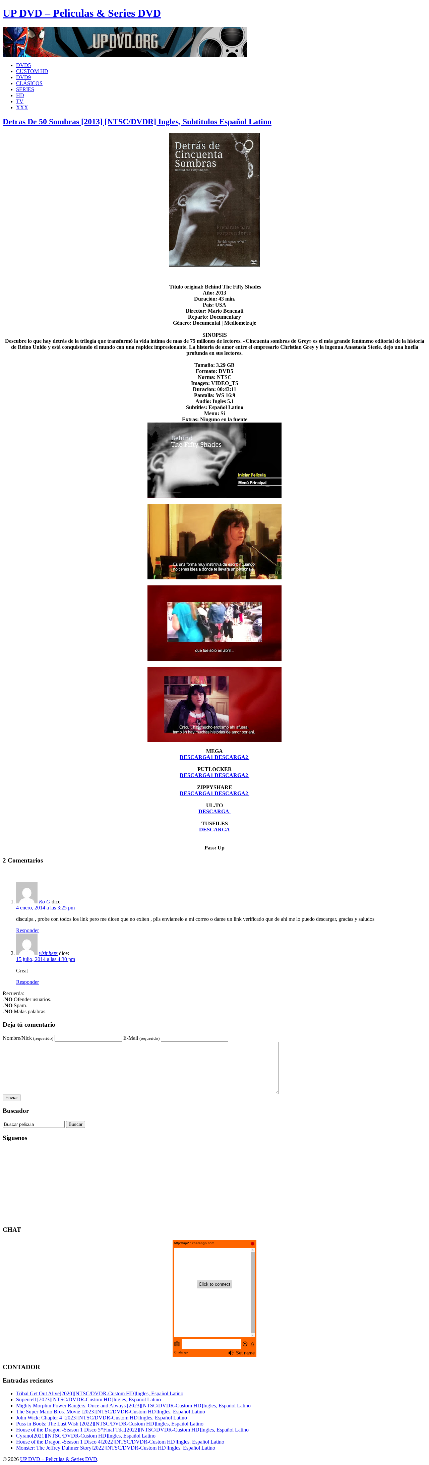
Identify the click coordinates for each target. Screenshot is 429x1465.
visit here (48, 953)
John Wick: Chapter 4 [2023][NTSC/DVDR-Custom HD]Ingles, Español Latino (101, 1417)
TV (19, 101)
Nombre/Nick (28, 1038)
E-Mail (141, 1038)
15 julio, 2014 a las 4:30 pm (45, 959)
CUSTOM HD (32, 71)
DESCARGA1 (197, 757)
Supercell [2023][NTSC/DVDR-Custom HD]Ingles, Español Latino (88, 1399)
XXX (22, 107)
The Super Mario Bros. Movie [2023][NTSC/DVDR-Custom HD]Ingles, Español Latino (110, 1411)
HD (20, 95)
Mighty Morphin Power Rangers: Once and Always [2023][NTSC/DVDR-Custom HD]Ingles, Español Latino (133, 1405)
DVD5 (23, 65)
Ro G (44, 901)
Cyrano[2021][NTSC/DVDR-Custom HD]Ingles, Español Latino (86, 1436)
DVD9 (23, 77)
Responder (27, 930)
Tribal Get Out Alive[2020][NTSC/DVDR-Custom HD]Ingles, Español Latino (99, 1393)
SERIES (25, 89)
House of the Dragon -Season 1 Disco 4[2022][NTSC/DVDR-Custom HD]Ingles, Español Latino (120, 1442)
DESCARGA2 (231, 757)
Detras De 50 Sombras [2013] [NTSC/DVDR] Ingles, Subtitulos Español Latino (137, 121)
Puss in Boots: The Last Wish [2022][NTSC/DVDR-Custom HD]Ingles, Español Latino (109, 1423)
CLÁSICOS (29, 83)
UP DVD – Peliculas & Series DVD (82, 13)
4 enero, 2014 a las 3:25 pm (45, 907)
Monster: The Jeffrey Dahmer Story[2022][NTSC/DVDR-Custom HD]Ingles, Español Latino (115, 1448)
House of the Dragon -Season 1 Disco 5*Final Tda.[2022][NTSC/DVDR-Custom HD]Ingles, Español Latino (132, 1429)
